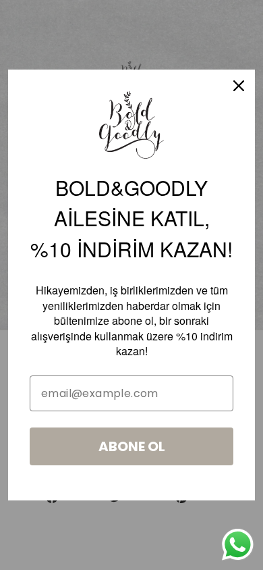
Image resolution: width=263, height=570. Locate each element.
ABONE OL (131, 446)
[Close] (239, 86)
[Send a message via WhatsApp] (237, 544)
